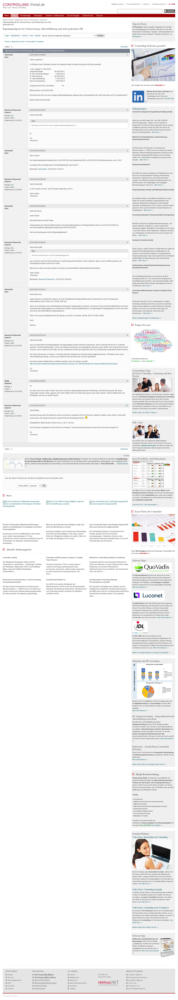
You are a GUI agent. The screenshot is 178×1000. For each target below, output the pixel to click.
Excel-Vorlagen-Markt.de (136, 988)
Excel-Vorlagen (73, 15)
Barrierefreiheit (42, 980)
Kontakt (10, 975)
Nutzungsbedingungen (45, 983)
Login (173, 4)
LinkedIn (10, 988)
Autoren (146, 4)
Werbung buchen (158, 4)
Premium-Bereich (133, 4)
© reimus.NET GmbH (10, 996)
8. (127, 335)
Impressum (39, 988)
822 (12, 115)
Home (5, 20)
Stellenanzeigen (139, 108)
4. (127, 179)
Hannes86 (42, 169)
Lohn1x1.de (132, 983)
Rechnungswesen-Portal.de (137, 977)
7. (127, 289)
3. (127, 151)
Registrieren (15, 36)
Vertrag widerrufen (45, 977)
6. (127, 242)
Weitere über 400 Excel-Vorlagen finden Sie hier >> (149, 764)
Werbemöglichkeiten (14, 980)
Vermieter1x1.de (133, 986)
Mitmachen (73, 980)
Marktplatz (38, 15)
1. (127, 55)
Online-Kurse (88, 15)
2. (127, 110)
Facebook (11, 986)
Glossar (99, 15)
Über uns (11, 977)
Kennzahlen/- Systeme (37, 20)
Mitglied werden (118, 4)
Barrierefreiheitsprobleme (78, 983)
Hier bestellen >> (156, 825)
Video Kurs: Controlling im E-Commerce (150, 907)
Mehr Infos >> (156, 132)
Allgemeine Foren (21, 20)
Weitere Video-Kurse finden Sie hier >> (145, 927)
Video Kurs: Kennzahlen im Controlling (150, 837)
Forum (14, 15)
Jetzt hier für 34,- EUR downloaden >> (145, 504)
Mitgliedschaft (74, 977)
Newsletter (73, 986)
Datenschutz (40, 986)
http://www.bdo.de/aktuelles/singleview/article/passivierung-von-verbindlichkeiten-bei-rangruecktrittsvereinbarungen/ (74, 364)
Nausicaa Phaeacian (46, 279)
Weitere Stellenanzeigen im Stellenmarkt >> (146, 318)
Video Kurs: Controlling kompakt (147, 889)
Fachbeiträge (25, 15)
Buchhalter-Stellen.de (135, 980)
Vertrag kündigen (44, 975)
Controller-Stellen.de (135, 975)
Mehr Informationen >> (140, 587)
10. (127, 405)
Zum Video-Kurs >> (144, 883)
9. (127, 381)
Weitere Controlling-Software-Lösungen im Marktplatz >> (151, 652)
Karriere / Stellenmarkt (55, 15)
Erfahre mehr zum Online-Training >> (144, 412)
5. (127, 206)
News (6, 15)
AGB (9, 983)
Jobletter (73, 988)
